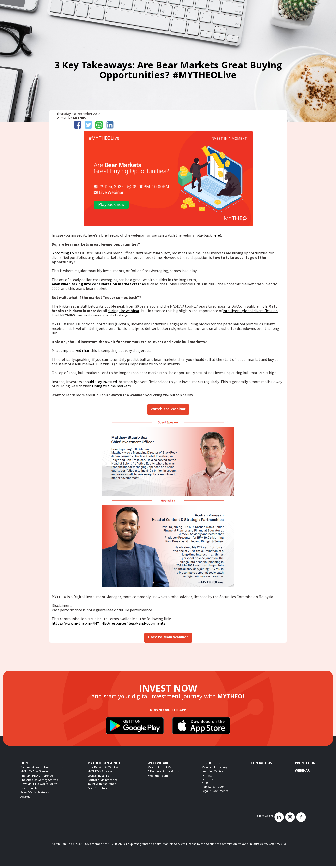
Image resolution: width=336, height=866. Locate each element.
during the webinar (123, 310)
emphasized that (75, 350)
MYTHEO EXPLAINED (103, 763)
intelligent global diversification (250, 310)
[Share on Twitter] (89, 125)
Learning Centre (212, 772)
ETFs (210, 779)
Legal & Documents (215, 791)
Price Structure (97, 788)
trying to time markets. (112, 386)
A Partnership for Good (163, 772)
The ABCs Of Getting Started (39, 780)
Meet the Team (158, 776)
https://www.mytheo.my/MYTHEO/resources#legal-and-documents (108, 623)
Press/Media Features (34, 793)
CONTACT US (261, 763)
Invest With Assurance (101, 784)
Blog (205, 783)
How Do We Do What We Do (106, 768)
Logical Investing (98, 776)
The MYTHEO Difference (36, 776)
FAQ (209, 776)
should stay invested (100, 381)
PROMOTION (305, 763)
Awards (25, 797)
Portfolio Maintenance (102, 780)
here (216, 235)
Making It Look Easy (215, 768)
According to (63, 253)
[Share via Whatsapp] (100, 125)
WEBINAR (302, 771)
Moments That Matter (162, 768)
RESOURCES (211, 763)
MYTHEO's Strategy (100, 772)
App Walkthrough (213, 787)
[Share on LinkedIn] (111, 125)
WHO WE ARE (158, 763)
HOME (25, 763)
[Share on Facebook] (79, 125)
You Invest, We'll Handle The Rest (42, 768)
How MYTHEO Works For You (39, 784)
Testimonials (28, 788)
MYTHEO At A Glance (34, 772)
